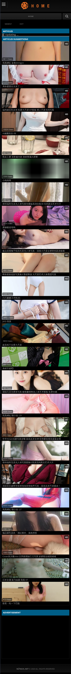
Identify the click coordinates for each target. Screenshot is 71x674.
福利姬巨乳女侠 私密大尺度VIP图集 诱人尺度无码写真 (28, 109)
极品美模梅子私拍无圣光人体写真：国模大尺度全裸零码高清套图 (33, 250)
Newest (8, 24)
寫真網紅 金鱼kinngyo (13, 62)
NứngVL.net (35, 5)
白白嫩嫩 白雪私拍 (11, 297)
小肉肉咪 (6, 180)
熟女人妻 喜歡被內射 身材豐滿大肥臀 (20, 156)
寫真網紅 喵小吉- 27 (11, 509)
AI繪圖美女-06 (9, 133)
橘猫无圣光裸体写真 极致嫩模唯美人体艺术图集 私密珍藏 (29, 391)
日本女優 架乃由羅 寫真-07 (15, 580)
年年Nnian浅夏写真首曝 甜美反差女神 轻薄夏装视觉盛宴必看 (31, 439)
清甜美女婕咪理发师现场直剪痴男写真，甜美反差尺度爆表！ (31, 486)
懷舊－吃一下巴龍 (11, 603)
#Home (31, 16)
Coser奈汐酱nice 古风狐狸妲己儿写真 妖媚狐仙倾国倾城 (29, 556)
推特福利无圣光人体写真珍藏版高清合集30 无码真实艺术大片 (31, 203)
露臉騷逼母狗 (8, 227)
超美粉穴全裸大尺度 (12, 344)
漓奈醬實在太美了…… (12, 86)
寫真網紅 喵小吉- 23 (11, 415)
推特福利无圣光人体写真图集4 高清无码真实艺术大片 (27, 462)
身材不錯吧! (8, 368)
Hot (21, 24)
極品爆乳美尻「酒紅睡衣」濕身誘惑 (19, 533)
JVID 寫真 (6, 321)
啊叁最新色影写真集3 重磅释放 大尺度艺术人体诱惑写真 (29, 274)
